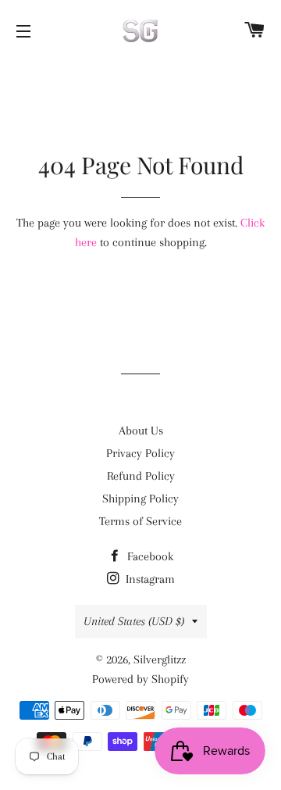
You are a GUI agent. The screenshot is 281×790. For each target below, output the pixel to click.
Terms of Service (140, 521)
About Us (141, 431)
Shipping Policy (140, 499)
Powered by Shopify (140, 679)
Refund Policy (141, 476)
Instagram (149, 579)
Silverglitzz (159, 659)
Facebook (148, 556)
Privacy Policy (140, 453)
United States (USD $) (134, 621)
